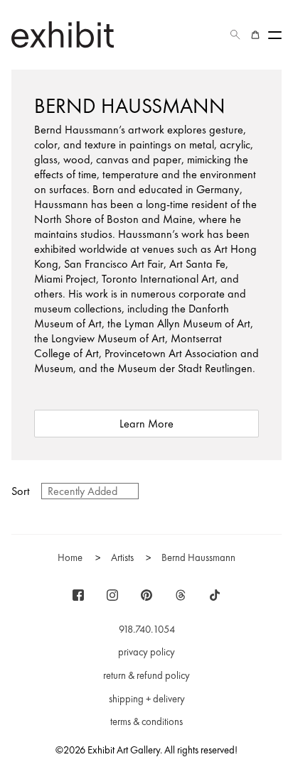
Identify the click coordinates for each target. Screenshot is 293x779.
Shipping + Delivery (147, 698)
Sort (20, 491)
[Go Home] (62, 34)
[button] (235, 35)
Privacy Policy (146, 651)
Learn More (146, 423)
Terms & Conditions (146, 721)
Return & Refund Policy (146, 675)
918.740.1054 (147, 629)
